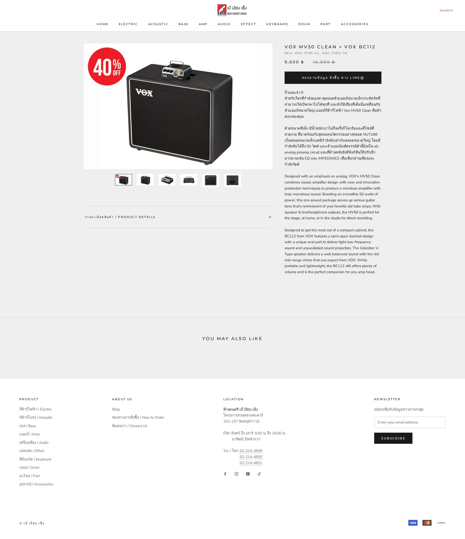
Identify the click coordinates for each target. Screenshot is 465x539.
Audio (224, 24)
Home (102, 24)
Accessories (354, 24)
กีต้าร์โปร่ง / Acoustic (35, 417)
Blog (116, 409)
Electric (128, 24)
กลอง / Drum (29, 467)
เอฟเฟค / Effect (31, 450)
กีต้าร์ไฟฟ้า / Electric (35, 409)
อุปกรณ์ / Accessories (36, 484)
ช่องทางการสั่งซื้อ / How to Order (138, 417)
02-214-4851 (251, 462)
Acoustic (158, 24)
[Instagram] (236, 474)
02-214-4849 (251, 450)
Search (446, 10)
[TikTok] (259, 474)
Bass (183, 24)
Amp (203, 24)
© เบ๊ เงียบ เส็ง (32, 523)
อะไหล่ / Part (29, 475)
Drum (304, 24)
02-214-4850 (251, 456)
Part (325, 24)
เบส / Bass (27, 425)
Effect (248, 24)
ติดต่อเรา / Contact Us (129, 425)
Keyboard (277, 24)
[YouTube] (248, 474)
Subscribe (393, 438)
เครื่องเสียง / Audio (33, 442)
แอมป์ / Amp (29, 434)
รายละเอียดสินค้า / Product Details (120, 217)
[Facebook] (225, 474)
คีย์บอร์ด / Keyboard (35, 459)
